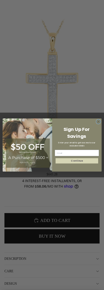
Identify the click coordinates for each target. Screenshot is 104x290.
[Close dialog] (98, 122)
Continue (77, 161)
